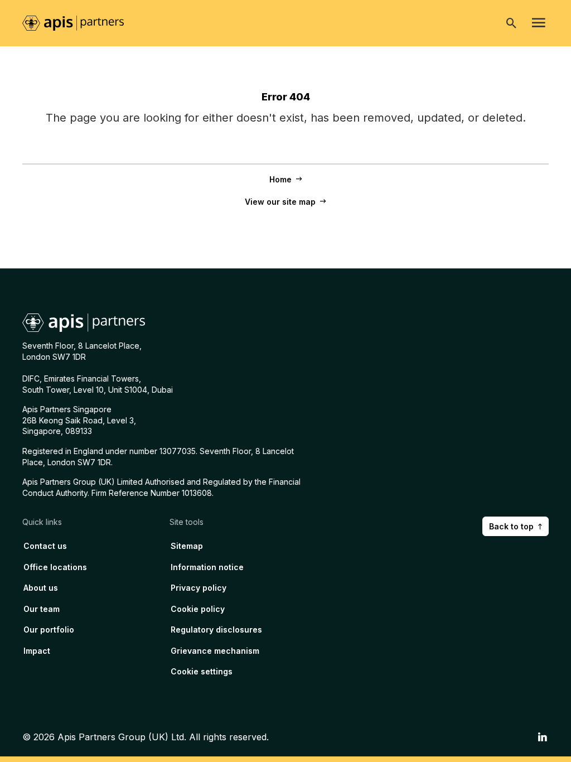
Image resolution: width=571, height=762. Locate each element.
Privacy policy (198, 587)
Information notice (207, 567)
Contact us (45, 546)
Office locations (55, 567)
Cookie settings (202, 671)
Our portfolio (48, 629)
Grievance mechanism (215, 650)
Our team (41, 609)
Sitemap (187, 546)
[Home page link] (78, 22)
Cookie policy (198, 609)
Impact (36, 650)
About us (40, 587)
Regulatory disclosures (216, 629)
